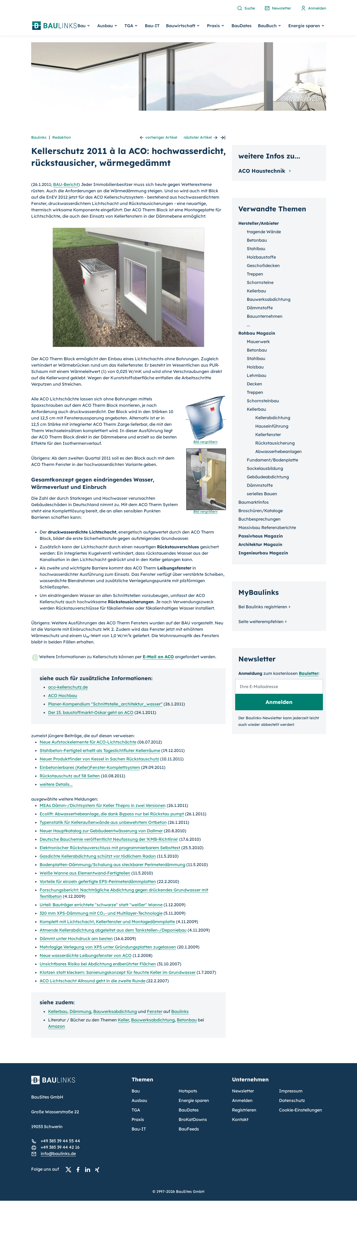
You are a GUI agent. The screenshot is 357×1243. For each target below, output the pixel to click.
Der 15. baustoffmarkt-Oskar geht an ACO (90, 712)
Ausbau (139, 1100)
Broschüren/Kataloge (260, 510)
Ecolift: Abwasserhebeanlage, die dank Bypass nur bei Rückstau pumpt (112, 813)
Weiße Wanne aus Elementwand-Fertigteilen (85, 873)
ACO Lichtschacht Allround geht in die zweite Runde (92, 980)
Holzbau (255, 367)
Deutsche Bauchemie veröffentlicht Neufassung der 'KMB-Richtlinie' (109, 839)
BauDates (241, 25)
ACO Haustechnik (262, 170)
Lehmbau (256, 375)
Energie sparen (194, 1100)
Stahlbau (256, 248)
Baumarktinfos (253, 502)
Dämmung (80, 1011)
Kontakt (240, 1119)
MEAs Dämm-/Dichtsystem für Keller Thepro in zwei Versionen (103, 805)
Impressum (291, 1091)
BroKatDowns (193, 1119)
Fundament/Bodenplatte (272, 459)
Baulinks (39, 137)
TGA (136, 1110)
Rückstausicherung (275, 443)
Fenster (154, 1011)
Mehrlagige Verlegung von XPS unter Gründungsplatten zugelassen (108, 947)
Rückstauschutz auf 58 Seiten (70, 775)
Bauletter (308, 673)
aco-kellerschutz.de (68, 687)
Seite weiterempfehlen (261, 621)
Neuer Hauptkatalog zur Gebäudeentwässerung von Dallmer (101, 830)
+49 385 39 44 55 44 (60, 1140)
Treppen (255, 274)
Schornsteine (260, 282)
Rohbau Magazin (256, 333)
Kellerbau (57, 1011)
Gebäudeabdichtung (268, 476)
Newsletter (243, 1091)
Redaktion (61, 137)
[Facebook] (79, 1169)
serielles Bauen (262, 493)
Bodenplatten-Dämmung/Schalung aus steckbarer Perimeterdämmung (112, 864)
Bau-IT (152, 25)
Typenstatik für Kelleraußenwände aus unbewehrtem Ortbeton (103, 822)
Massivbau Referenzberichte (267, 527)
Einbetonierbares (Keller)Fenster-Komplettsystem (90, 767)
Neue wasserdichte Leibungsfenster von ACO (86, 955)
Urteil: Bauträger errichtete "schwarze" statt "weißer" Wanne (101, 904)
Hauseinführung (271, 426)
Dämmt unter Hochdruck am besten (76, 938)
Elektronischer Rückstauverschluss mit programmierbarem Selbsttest (110, 847)
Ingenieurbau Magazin (263, 552)
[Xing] (98, 1169)
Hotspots (188, 1091)
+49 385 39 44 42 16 (60, 1147)
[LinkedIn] (89, 1169)
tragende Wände (264, 231)
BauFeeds (189, 1129)
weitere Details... (56, 784)
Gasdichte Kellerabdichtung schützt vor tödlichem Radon (98, 856)
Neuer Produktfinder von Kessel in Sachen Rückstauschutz (99, 758)
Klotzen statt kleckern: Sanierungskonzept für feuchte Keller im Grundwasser (118, 972)
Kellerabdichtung (272, 417)
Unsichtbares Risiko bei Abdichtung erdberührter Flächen (98, 963)
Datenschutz (292, 1100)
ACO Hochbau (62, 695)
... (248, 324)
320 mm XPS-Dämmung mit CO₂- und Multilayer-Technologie (101, 913)
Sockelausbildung (265, 468)
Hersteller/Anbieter (258, 223)
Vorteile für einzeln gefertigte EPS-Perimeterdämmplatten (98, 881)
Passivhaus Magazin (260, 536)
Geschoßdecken (263, 265)
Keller (123, 1019)
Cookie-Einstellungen (300, 1110)
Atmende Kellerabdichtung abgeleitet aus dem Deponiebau (113, 930)
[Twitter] (70, 1169)
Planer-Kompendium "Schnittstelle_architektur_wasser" (105, 704)
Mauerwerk (258, 341)
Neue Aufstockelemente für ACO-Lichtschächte (88, 742)
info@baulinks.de (58, 1153)
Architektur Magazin (260, 544)
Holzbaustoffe (261, 257)
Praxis (138, 1119)
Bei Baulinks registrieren (262, 606)
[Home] (78, 1083)
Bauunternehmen (264, 316)
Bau (136, 1091)
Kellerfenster (268, 434)
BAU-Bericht (65, 184)
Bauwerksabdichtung (115, 1011)
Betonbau (187, 1019)
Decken (254, 383)
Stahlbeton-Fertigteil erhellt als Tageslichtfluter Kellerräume (100, 750)
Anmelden (242, 1100)
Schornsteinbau (263, 400)
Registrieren (244, 1110)
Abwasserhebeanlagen (278, 451)
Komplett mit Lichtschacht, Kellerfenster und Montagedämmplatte (107, 921)
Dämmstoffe (260, 307)
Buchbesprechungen (259, 519)
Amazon (56, 1026)
